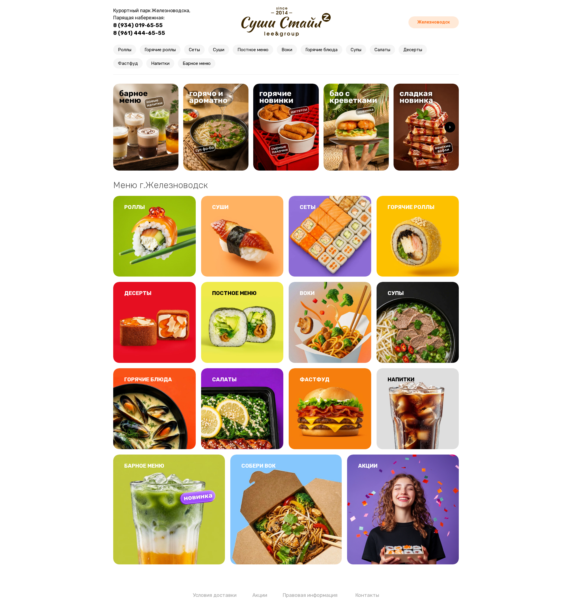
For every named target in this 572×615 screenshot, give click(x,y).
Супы (356, 49)
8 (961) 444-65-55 (139, 33)
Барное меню (197, 63)
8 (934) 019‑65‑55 (138, 25)
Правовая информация (310, 595)
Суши (218, 49)
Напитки (160, 63)
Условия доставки (215, 595)
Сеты (194, 49)
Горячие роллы (160, 49)
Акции (259, 595)
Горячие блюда (321, 49)
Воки (287, 49)
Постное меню (252, 49)
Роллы (124, 49)
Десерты (412, 49)
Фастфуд (128, 63)
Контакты (367, 595)
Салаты (382, 49)
